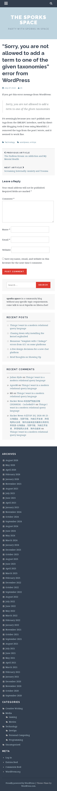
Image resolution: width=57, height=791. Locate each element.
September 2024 (14, 521)
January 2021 (12, 676)
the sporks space (28, 19)
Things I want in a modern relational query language (28, 407)
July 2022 (10, 601)
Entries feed (12, 762)
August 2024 (12, 526)
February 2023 (13, 578)
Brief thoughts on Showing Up (25, 357)
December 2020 (13, 681)
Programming (16, 739)
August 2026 (12, 460)
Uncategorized (13, 744)
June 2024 (11, 530)
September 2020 (14, 695)
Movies (12, 721)
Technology (10, 142)
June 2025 (11, 497)
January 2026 (12, 479)
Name (6, 229)
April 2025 (11, 502)
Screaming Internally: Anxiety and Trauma (26, 169)
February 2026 (13, 474)
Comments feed (13, 767)
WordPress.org (13, 771)
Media (9, 713)
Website (6, 249)
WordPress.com (28, 786)
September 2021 (14, 639)
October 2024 (12, 516)
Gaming (13, 717)
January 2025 (12, 507)
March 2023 (11, 573)
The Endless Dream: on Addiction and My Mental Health (25, 156)
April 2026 (11, 469)
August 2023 (12, 559)
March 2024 (11, 540)
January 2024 (12, 545)
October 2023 (12, 554)
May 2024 (10, 535)
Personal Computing (19, 735)
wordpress (24, 142)
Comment (8, 198)
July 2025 (10, 493)
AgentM (14, 385)
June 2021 (11, 653)
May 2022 (10, 610)
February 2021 (13, 672)
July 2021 (10, 648)
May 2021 (10, 658)
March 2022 (11, 615)
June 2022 (11, 606)
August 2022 (12, 596)
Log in (9, 757)
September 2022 (14, 592)
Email (6, 239)
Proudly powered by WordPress (20, 783)
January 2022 (12, 625)
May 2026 (10, 465)
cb (21, 88)
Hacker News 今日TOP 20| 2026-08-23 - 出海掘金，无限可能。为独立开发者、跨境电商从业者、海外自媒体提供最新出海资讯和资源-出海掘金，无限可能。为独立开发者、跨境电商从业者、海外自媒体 (29, 422)
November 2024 (13, 512)
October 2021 (12, 634)
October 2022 (12, 587)
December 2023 (13, 549)
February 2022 (13, 620)
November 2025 (13, 483)
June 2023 (11, 563)
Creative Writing (14, 708)
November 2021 (13, 629)
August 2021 (12, 643)
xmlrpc (33, 142)
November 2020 (13, 686)
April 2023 (11, 568)
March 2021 (11, 667)
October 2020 (12, 690)
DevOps (13, 730)
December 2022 (13, 582)
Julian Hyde (16, 377)
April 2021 (11, 662)
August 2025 (12, 488)
